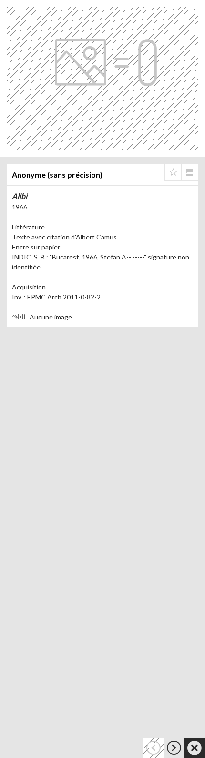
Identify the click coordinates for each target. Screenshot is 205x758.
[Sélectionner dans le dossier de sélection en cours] (173, 172)
